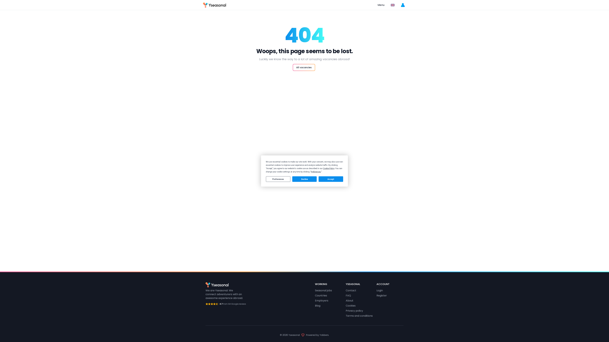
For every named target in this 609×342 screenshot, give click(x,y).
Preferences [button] (316, 172)
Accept (330, 179)
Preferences (278, 179)
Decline (304, 179)
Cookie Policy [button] (328, 168)
